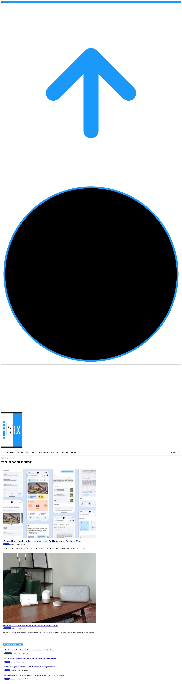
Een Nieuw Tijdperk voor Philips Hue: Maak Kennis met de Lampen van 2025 (30, 667)
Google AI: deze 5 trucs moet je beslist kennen (30, 625)
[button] (176, 452)
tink (13, 628)
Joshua (11, 544)
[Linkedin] (177, 409)
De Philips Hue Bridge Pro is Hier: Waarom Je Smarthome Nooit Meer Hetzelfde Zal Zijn (34, 675)
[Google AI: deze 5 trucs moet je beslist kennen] (49, 588)
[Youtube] (180, 409)
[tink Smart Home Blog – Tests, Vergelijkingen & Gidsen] (11, 430)
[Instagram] (174, 409)
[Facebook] (171, 409)
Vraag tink (7, 628)
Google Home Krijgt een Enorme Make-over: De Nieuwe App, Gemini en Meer (42, 541)
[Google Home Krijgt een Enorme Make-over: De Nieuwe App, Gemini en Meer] (49, 503)
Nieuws (6, 544)
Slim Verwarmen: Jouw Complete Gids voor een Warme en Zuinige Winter (29, 650)
